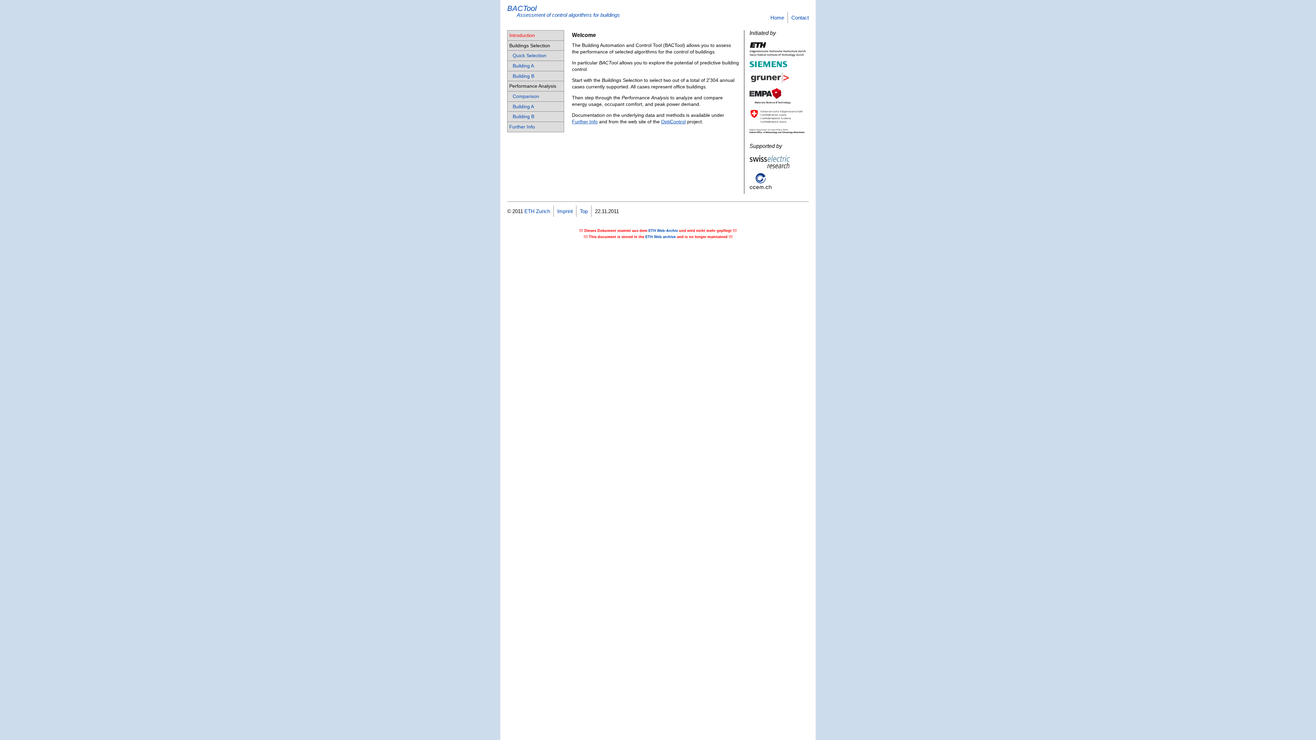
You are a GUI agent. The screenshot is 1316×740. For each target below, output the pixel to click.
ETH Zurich (537, 211)
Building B (523, 76)
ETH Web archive (660, 237)
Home (777, 18)
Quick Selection (529, 55)
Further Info (522, 127)
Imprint (565, 211)
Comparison (526, 96)
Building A (523, 66)
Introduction (522, 35)
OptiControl (673, 121)
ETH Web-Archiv (663, 231)
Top (584, 211)
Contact (800, 18)
